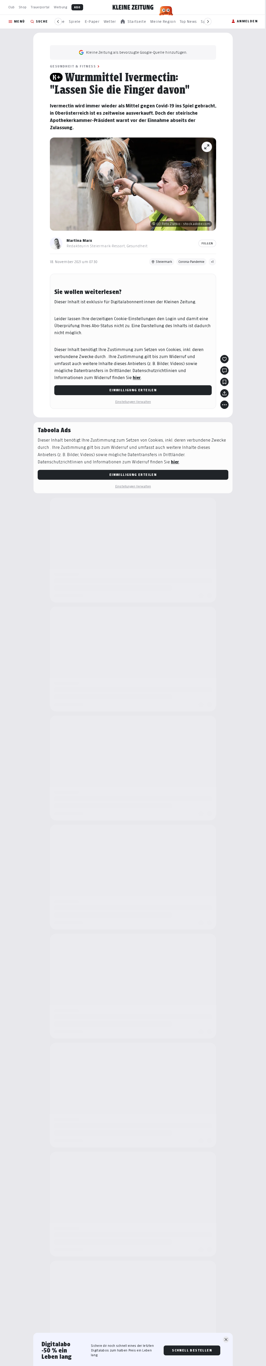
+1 (212, 261)
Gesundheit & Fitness (73, 66)
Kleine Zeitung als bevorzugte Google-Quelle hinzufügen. (136, 52)
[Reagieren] (224, 359)
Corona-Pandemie (191, 261)
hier (137, 377)
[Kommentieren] (224, 370)
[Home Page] (133, 7)
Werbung (60, 7)
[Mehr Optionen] (224, 405)
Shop (22, 7)
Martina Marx (79, 240)
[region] (133, 22)
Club (11, 7)
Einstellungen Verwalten (133, 401)
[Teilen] (224, 393)
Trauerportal (40, 7)
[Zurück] (58, 21)
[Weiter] (207, 21)
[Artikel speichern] (224, 382)
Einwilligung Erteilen (133, 390)
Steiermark (164, 261)
